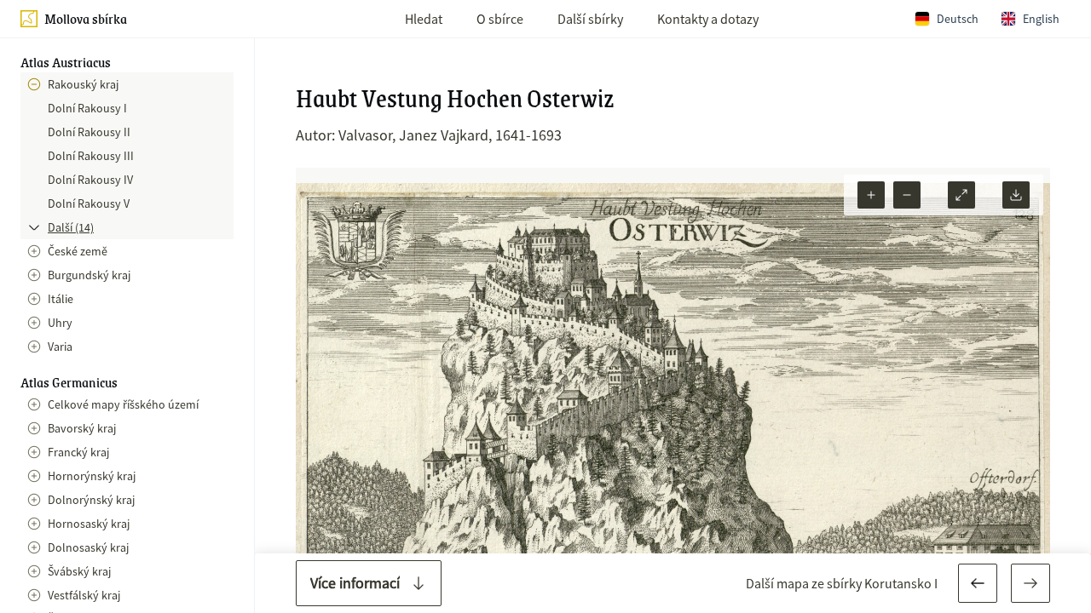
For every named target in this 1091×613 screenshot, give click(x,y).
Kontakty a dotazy (708, 18)
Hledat (423, 18)
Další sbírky (590, 18)
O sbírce (499, 18)
